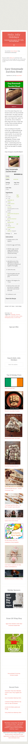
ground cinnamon (11, 218)
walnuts (9, 231)
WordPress (12, 729)
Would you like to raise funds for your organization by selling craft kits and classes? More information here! (14, 736)
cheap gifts (13, 314)
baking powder (11, 227)
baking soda (10, 222)
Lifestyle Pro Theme (9, 727)
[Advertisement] (14, 14)
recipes (20, 316)
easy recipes (11, 316)
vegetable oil (10, 200)
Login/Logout (20, 724)
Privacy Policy (14, 722)
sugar (17, 196)
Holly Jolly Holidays (14, 36)
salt (17, 224)
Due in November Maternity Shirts (13, 698)
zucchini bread (17, 317)
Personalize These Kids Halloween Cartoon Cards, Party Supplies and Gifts (13, 692)
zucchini (9, 207)
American (15, 179)
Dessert (8, 177)
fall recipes (16, 316)
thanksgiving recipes (9, 317)
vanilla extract (10, 203)
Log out (16, 729)
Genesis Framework (19, 727)
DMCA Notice (7, 722)
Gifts (11, 313)
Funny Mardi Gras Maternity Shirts (13, 712)
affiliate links (12, 57)
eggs (17, 195)
